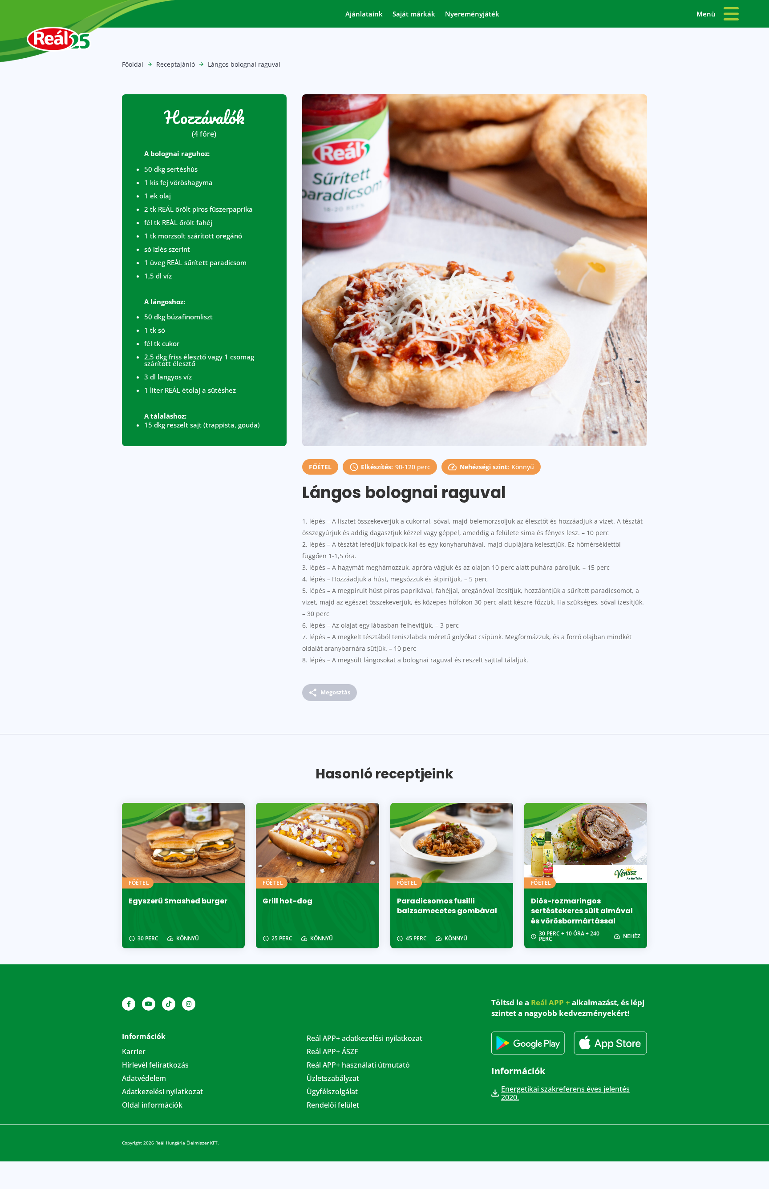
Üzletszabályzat (333, 1079)
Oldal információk (152, 1106)
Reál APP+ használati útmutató (358, 1066)
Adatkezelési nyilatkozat (162, 1092)
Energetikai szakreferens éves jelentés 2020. (565, 1093)
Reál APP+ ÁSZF (332, 1052)
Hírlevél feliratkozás (155, 1066)
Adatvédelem (144, 1079)
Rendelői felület (333, 1106)
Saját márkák (414, 14)
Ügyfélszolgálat (332, 1092)
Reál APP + (550, 1002)
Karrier (134, 1052)
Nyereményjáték (472, 14)
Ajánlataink (364, 14)
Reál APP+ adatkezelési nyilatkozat (364, 1039)
